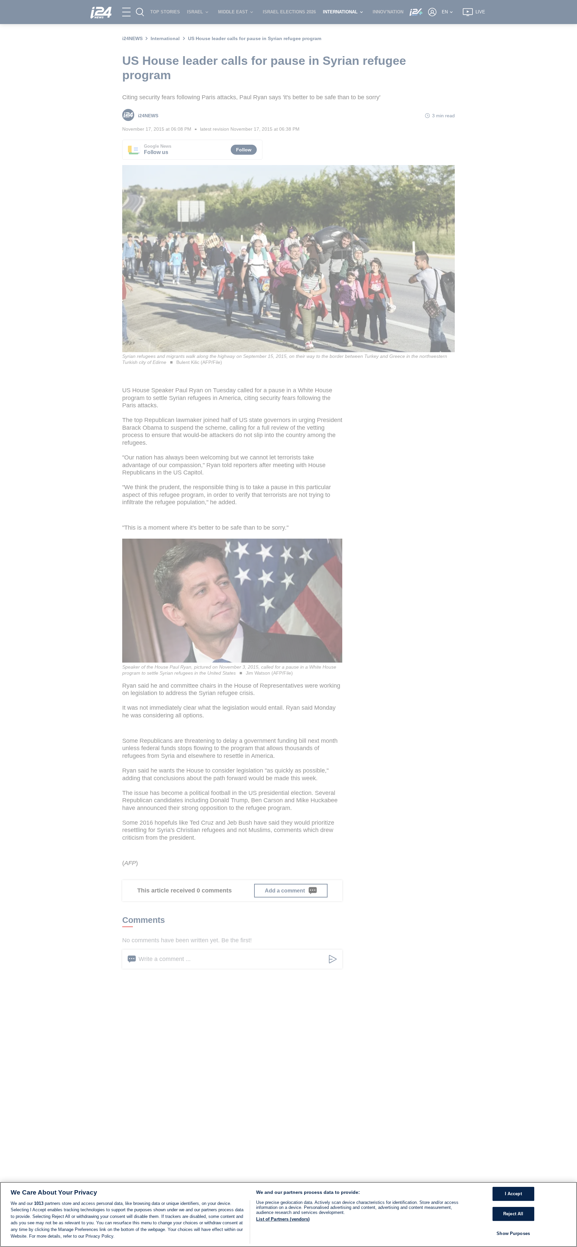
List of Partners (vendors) (283, 1219)
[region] (288, 1214)
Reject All (513, 1213)
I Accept (513, 1194)
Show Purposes (513, 1233)
